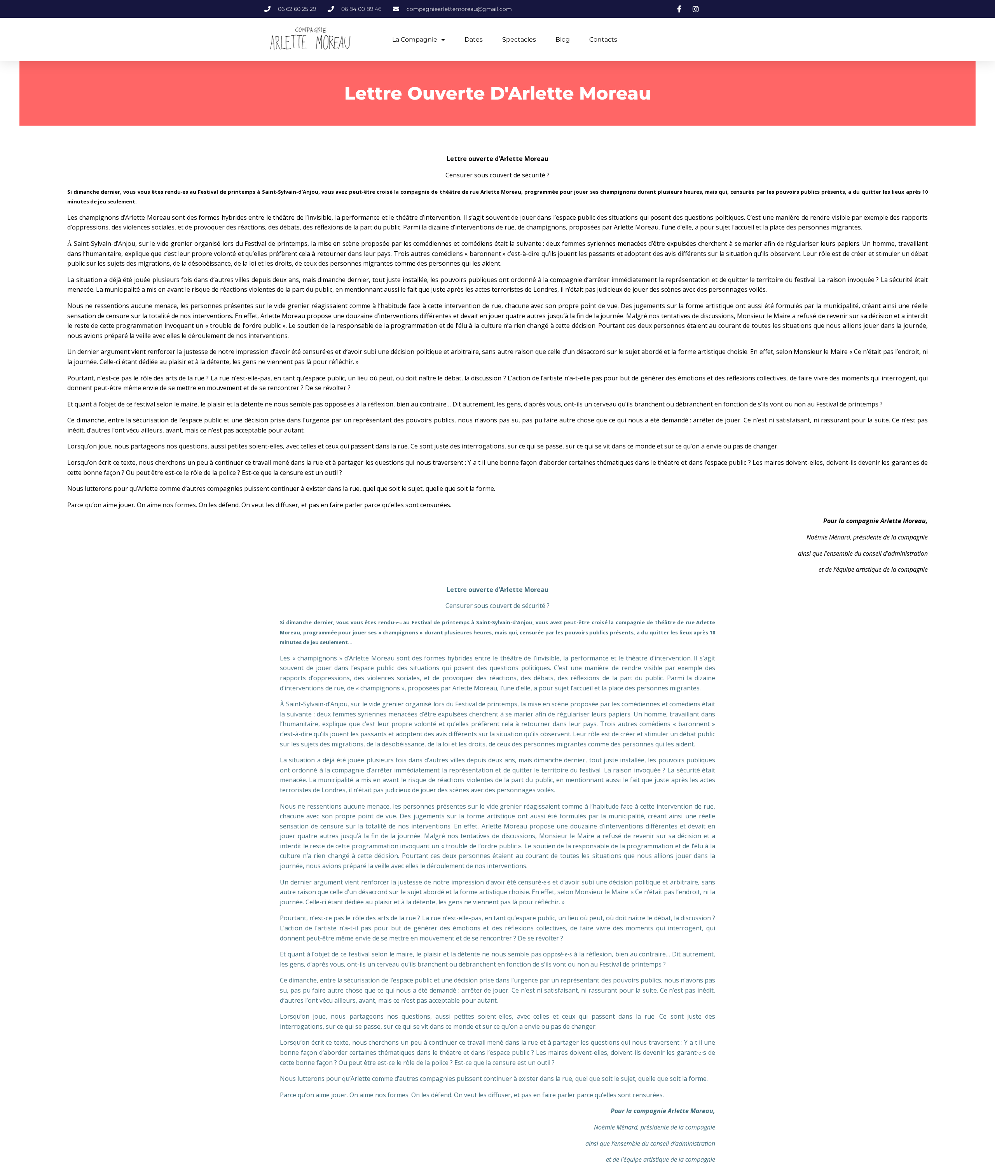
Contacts (603, 39)
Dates (473, 39)
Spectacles (519, 39)
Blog (562, 39)
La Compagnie (414, 39)
